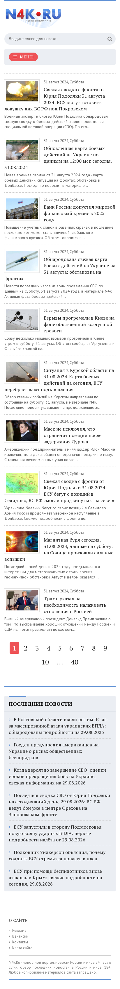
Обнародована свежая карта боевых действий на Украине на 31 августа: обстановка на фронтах (59, 269)
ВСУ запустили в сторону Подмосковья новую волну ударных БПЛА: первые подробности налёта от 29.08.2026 (55, 833)
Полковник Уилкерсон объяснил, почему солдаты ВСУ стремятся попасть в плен (57, 855)
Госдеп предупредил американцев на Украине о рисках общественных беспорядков (53, 751)
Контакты (20, 942)
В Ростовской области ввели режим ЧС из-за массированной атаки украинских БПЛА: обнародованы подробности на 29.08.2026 (58, 725)
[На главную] (48, 15)
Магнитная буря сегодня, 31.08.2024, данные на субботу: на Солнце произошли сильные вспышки (58, 549)
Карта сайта (22, 947)
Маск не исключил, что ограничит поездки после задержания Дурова (72, 435)
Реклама (19, 930)
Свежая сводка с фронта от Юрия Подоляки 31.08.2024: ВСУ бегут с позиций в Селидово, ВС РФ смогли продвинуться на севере (59, 491)
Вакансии (20, 936)
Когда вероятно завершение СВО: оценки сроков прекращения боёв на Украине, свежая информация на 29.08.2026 (57, 776)
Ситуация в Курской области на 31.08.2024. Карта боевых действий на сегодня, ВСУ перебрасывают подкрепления (59, 380)
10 (45, 661)
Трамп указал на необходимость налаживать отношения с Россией (75, 604)
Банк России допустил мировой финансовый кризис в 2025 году (79, 213)
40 (74, 661)
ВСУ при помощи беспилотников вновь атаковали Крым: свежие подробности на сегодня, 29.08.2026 (56, 877)
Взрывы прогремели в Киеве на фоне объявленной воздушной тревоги (79, 324)
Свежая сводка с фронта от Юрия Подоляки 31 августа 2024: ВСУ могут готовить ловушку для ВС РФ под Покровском (54, 99)
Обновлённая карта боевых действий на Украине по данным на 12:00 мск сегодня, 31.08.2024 (58, 158)
